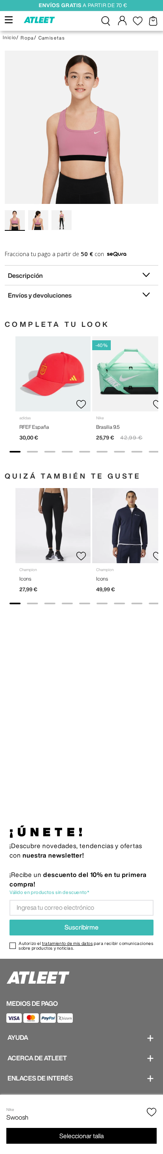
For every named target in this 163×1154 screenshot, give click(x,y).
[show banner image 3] (50, 451)
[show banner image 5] (85, 451)
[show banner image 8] (137, 451)
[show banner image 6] (102, 451)
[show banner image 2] (32, 451)
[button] (106, 21)
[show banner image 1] (15, 451)
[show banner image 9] (154, 451)
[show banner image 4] (67, 451)
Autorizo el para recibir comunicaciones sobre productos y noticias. (86, 945)
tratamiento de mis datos (67, 943)
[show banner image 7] (119, 451)
